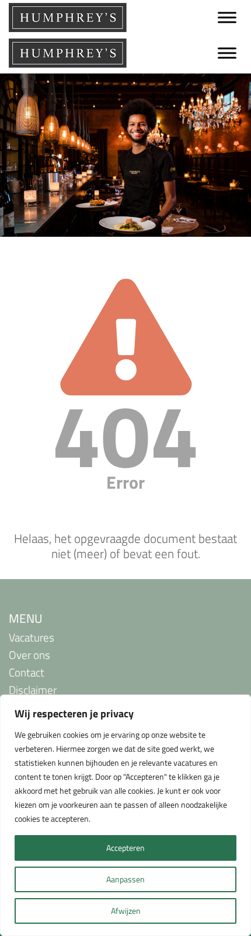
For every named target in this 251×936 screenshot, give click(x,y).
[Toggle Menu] (227, 52)
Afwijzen (126, 911)
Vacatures (31, 637)
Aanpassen (125, 879)
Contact (26, 672)
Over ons (29, 655)
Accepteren (125, 848)
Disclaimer (33, 690)
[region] (125, 815)
